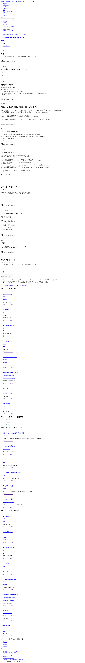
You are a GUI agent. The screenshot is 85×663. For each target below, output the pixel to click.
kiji (4, 435)
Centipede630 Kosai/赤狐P (9, 375)
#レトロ (5, 24)
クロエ (2, 40)
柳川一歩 (5, 296)
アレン (4, 475)
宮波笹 (4, 488)
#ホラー (5, 21)
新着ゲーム (5, 3)
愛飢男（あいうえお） (8, 502)
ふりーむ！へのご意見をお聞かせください (13, 659)
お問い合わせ (6, 656)
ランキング (5, 6)
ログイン (16, 26)
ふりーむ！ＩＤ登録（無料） (7, 26)
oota (4, 406)
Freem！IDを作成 (22, 285)
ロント (4, 344)
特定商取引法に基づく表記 (9, 652)
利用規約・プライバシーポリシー (11, 651)
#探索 (4, 22)
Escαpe (4, 312)
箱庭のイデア (6, 449)
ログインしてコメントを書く (7, 285)
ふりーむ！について (8, 653)
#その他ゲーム (6, 46)
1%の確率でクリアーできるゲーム (13, 37)
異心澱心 (5, 359)
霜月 (4, 462)
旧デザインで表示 (7, 655)
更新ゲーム (5, 5)
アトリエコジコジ (7, 390)
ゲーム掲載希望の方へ (8, 658)
